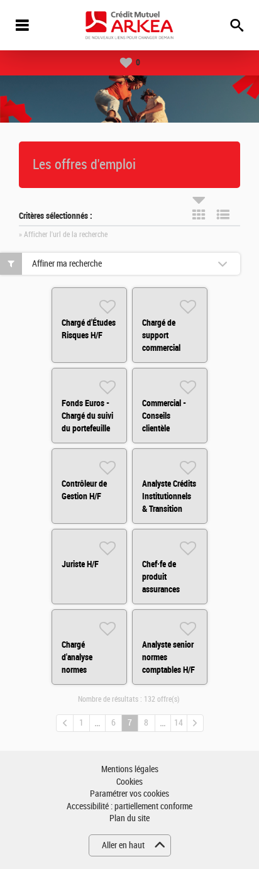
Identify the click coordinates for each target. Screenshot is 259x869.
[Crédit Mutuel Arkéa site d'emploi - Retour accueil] (129, 25)
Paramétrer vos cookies (129, 794)
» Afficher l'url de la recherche (63, 234)
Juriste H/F (80, 564)
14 (178, 722)
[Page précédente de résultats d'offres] (65, 723)
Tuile (198, 214)
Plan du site (129, 818)
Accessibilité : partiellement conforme (129, 806)
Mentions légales (129, 769)
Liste (223, 214)
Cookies (129, 782)
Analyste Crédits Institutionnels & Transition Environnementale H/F (172, 509)
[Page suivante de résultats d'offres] (195, 723)
